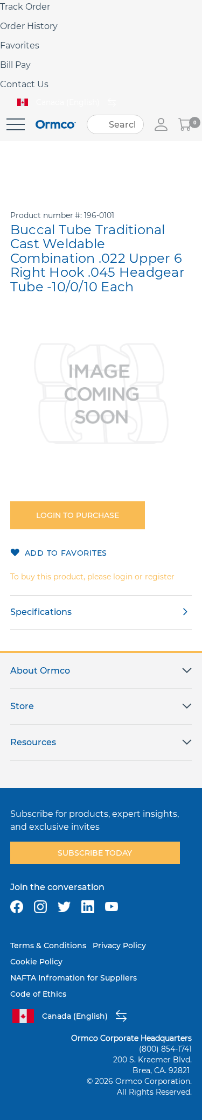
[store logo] (56, 124)
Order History (29, 26)
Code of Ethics (38, 994)
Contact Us (24, 84)
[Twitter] (64, 906)
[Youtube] (111, 906)
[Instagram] (40, 906)
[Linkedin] (87, 906)
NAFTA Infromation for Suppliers (73, 978)
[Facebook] (16, 906)
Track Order (25, 7)
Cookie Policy (36, 962)
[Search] (98, 124)
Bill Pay (15, 65)
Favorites (19, 45)
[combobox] (115, 124)
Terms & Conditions (48, 945)
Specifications (41, 612)
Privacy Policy (119, 945)
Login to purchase (77, 515)
